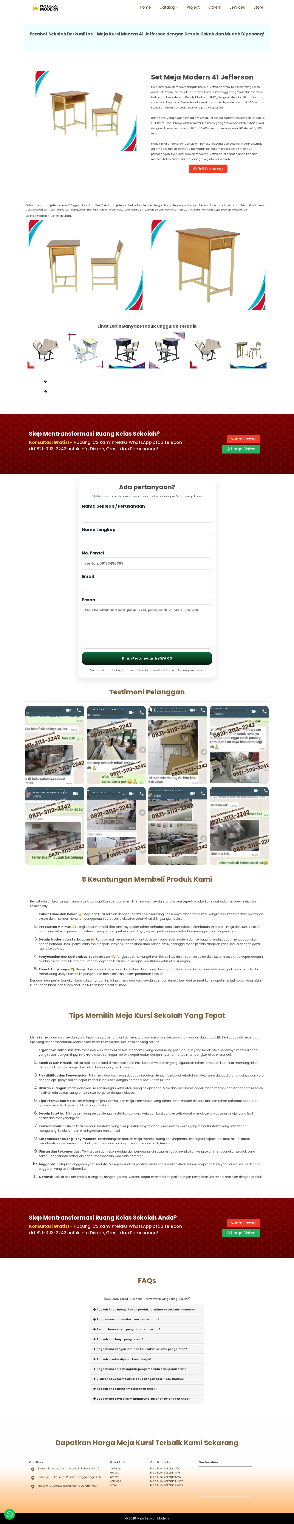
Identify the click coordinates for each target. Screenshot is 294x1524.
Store (258, 7)
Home (145, 7)
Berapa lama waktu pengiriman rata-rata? (128, 1329)
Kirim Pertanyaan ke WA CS (147, 658)
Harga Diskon (242, 449)
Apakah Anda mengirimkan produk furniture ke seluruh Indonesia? (146, 1309)
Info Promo (244, 439)
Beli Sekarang (210, 168)
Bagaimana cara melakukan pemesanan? (127, 1319)
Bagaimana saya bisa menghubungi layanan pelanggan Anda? (143, 1398)
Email (88, 576)
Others (214, 7)
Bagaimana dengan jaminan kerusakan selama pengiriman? (141, 1349)
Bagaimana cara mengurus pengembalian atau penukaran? (141, 1369)
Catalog (167, 7)
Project (193, 7)
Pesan (88, 600)
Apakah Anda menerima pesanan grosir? (126, 1389)
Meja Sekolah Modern (153, 1518)
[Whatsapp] (9, 1514)
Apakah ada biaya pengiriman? (119, 1339)
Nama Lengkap (99, 530)
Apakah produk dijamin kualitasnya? (124, 1359)
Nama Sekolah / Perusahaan (113, 506)
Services (237, 7)
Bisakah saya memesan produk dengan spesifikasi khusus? (140, 1379)
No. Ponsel (93, 553)
